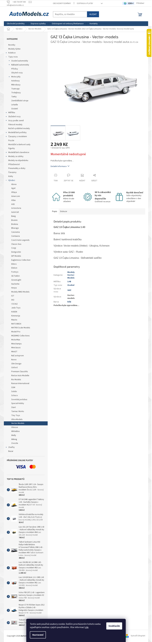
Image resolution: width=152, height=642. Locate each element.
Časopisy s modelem (17, 136)
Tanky (14, 96)
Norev (14, 359)
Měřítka (11, 112)
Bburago (15, 228)
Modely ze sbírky (15, 156)
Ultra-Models (17, 419)
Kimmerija (15, 315)
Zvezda (14, 443)
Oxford (14, 367)
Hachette (15, 283)
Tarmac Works (17, 411)
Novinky (11, 44)
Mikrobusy (15, 84)
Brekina (14, 224)
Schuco (14, 395)
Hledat (93, 14)
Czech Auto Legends (20, 240)
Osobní (70, 285)
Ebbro (14, 264)
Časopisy (12, 172)
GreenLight (16, 279)
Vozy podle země (16, 120)
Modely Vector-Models (71, 275)
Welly (13, 435)
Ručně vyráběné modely (19, 128)
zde (86, 627)
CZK (130, 3)
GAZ (69, 290)
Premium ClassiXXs (19, 371)
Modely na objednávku (18, 160)
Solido (14, 391)
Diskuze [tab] (63, 211)
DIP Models (16, 256)
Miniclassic (16, 347)
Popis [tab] (54, 211)
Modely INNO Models (20, 291)
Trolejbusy (16, 92)
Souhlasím (114, 626)
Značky (11, 447)
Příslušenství (14, 164)
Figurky (11, 148)
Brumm (14, 220)
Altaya (14, 192)
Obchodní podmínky (62, 3)
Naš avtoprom (17, 355)
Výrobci (11, 180)
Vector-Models (17, 423)
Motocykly (15, 76)
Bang (13, 216)
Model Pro (15, 331)
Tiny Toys (15, 415)
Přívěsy (14, 68)
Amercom (15, 196)
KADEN (14, 311)
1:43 (69, 281)
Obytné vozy (17, 72)
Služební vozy (14, 116)
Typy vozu (13, 56)
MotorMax (15, 339)
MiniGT (14, 351)
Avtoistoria (16, 208)
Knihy (10, 176)
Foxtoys (14, 271)
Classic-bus (16, 244)
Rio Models (16, 379)
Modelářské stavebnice (18, 152)
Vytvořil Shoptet (138, 635)
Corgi (13, 248)
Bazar (10, 451)
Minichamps (16, 343)
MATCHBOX (16, 323)
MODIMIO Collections (20, 335)
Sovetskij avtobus (19, 399)
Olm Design (16, 363)
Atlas (13, 200)
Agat (13, 188)
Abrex (13, 184)
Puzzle (11, 140)
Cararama (15, 232)
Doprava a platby (85, 3)
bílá (69, 301)
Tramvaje (15, 88)
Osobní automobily (19, 60)
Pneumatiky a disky (16, 168)
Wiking (14, 439)
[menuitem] (16, 23)
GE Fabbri (15, 275)
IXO (12, 299)
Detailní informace (59, 166)
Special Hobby (17, 403)
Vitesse (14, 427)
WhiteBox (15, 431)
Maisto (14, 319)
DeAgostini (16, 252)
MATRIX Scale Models (20, 327)
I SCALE (14, 303)
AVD (13, 204)
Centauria (15, 236)
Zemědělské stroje (19, 100)
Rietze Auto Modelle (20, 375)
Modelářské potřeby (17, 132)
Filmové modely (15, 124)
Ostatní (14, 108)
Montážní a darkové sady (19, 144)
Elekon (14, 267)
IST (12, 295)
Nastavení (37, 634)
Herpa (14, 287)
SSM (13, 387)
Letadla (14, 104)
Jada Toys (15, 307)
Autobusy (15, 80)
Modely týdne (14, 48)
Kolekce (12, 52)
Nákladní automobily (20, 64)
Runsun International (20, 383)
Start (13, 407)
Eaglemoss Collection (20, 260)
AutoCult (15, 212)
